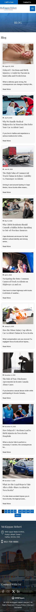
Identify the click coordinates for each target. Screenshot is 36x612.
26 (28, 511)
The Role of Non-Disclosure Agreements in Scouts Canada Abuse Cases (15, 382)
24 (20, 511)
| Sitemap (29, 605)
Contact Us (27, 2)
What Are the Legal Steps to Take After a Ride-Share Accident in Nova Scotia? (17, 487)
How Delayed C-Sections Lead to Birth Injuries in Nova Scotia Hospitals (17, 433)
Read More (7, 89)
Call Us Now (9, 2)
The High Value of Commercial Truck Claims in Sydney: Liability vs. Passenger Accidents (17, 176)
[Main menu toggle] (32, 8)
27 (32, 511)
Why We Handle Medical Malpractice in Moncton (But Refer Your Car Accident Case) (18, 124)
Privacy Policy (20, 605)
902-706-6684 (11, 541)
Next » (17, 515)
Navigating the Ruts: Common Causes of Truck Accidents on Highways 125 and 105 (16, 281)
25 (24, 511)
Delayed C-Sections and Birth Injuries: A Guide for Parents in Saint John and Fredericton (16, 73)
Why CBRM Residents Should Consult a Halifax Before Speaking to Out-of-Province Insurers (17, 227)
